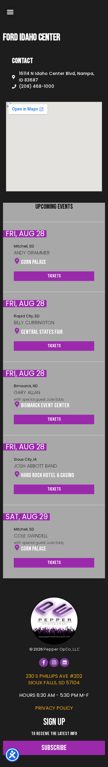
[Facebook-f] (43, 662)
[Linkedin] (64, 662)
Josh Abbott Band (35, 465)
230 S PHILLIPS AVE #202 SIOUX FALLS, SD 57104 (54, 679)
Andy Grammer (32, 252)
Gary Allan (27, 392)
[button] (10, 12)
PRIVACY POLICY (54, 708)
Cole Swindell (31, 535)
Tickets (54, 276)
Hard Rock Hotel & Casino (47, 475)
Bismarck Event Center (45, 405)
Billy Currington (34, 322)
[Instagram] (54, 662)
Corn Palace (33, 262)
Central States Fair (42, 332)
